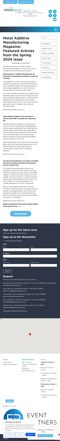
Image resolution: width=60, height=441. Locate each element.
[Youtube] (55, 20)
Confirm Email (35, 262)
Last (32, 247)
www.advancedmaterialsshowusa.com (15, 311)
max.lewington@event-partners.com (14, 302)
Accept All (30, 434)
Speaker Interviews (48, 72)
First (4, 247)
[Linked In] (50, 12)
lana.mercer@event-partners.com (13, 296)
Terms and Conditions (10, 364)
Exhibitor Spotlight (48, 53)
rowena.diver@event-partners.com (14, 307)
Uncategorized (46, 77)
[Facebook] (50, 16)
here (23, 109)
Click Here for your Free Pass (43, 436)
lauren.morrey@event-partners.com (14, 291)
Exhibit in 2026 (10, 2)
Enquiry (9, 401)
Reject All (20, 434)
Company (6, 253)
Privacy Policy (7, 362)
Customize (10, 434)
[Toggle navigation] (56, 29)
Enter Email (6, 262)
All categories (46, 43)
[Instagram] (55, 16)
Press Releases (46, 63)
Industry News (46, 58)
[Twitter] (55, 12)
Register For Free (26, 2)
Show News (45, 67)
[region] (20, 429)
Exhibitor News (47, 48)
